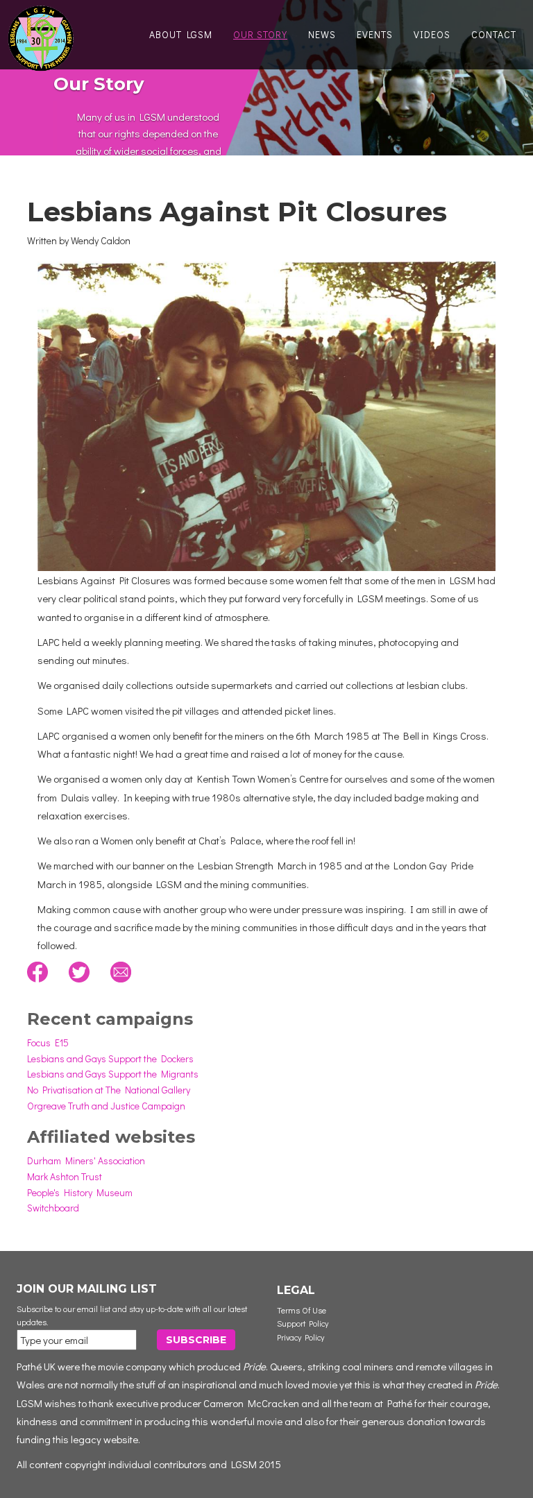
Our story (260, 34)
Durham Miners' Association (86, 1160)
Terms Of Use (301, 1310)
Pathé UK (36, 1366)
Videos (432, 34)
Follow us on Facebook (37, 972)
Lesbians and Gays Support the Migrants (112, 1073)
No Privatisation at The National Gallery (108, 1089)
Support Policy (302, 1323)
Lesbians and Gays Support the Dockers (110, 1058)
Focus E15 (48, 1042)
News (322, 34)
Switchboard (53, 1207)
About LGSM (180, 34)
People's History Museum (80, 1192)
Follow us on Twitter (79, 972)
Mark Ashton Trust (64, 1176)
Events (375, 34)
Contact (493, 34)
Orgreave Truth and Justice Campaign (106, 1105)
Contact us (120, 972)
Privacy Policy (300, 1337)
